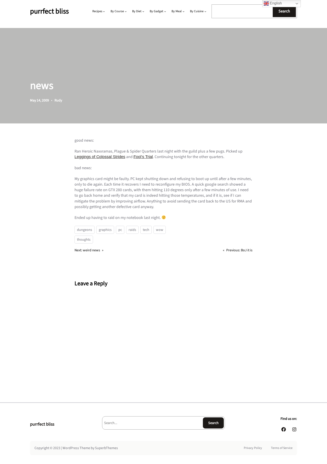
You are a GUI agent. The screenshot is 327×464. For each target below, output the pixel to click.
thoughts (84, 239)
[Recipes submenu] (104, 11)
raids (132, 229)
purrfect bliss (49, 11)
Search (284, 11)
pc (120, 229)
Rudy (58, 100)
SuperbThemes (106, 448)
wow (159, 229)
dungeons (84, 229)
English (275, 3)
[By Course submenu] (126, 11)
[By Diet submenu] (143, 11)
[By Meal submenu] (183, 11)
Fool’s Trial (143, 157)
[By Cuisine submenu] (205, 11)
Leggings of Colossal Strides (100, 157)
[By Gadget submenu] (165, 11)
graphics (105, 229)
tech (146, 229)
